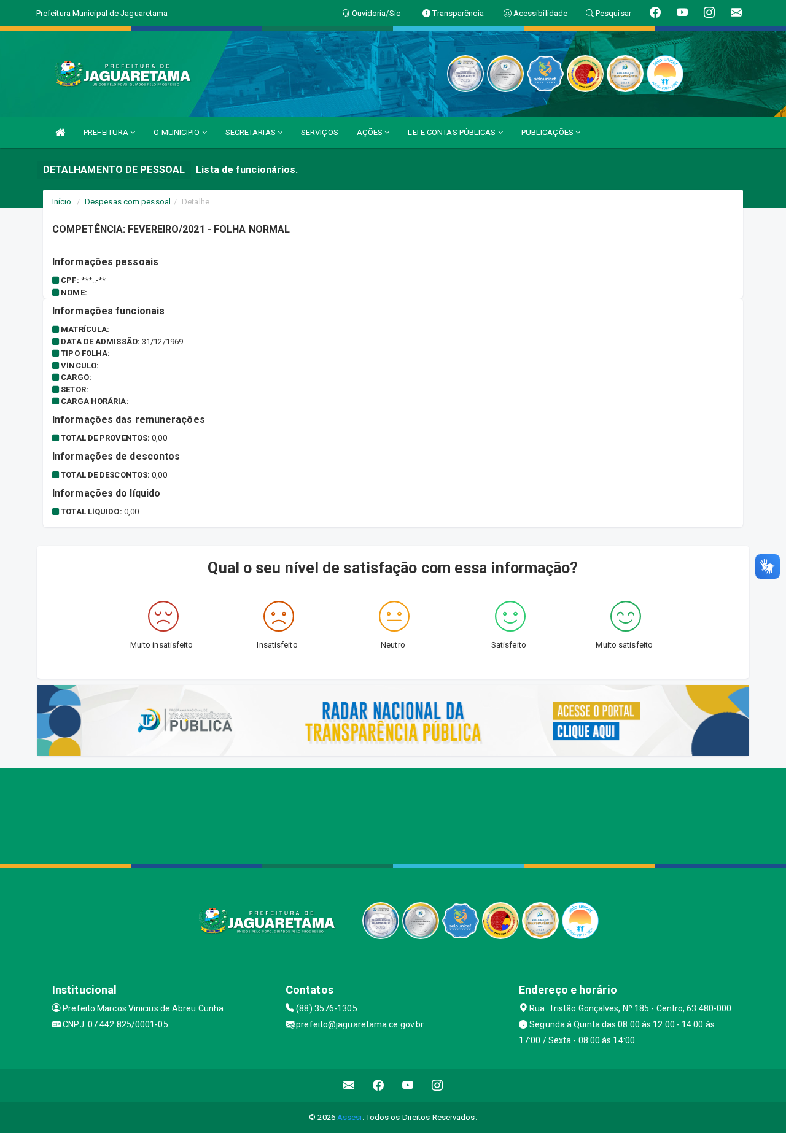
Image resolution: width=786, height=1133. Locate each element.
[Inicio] (60, 132)
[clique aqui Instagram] (437, 1085)
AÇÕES (371, 132)
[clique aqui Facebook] (378, 1085)
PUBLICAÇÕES (548, 132)
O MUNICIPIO (177, 132)
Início (62, 201)
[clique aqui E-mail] (349, 1085)
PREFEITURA (107, 132)
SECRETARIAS (251, 132)
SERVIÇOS (319, 132)
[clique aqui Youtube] (408, 1085)
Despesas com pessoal (128, 201)
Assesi (349, 1117)
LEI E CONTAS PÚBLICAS (452, 132)
